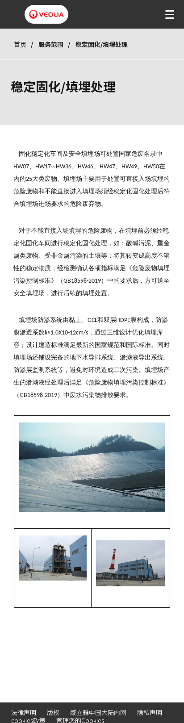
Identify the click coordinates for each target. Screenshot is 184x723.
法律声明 (23, 712)
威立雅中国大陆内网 (98, 712)
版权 (53, 712)
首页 (20, 44)
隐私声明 (149, 712)
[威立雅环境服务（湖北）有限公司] (46, 14)
